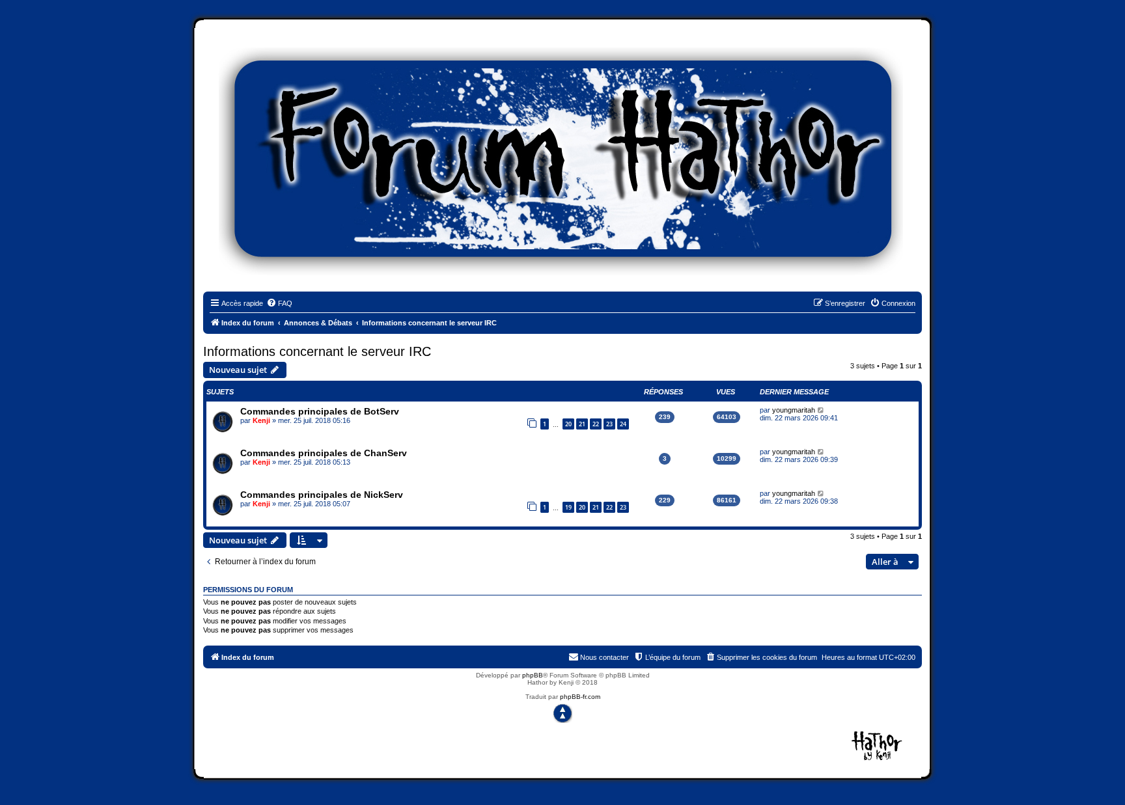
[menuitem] (279, 303)
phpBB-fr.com (580, 696)
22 (595, 424)
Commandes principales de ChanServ (323, 453)
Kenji (261, 420)
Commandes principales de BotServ (319, 411)
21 (582, 424)
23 (609, 424)
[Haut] (562, 713)
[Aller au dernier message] (821, 410)
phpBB (532, 675)
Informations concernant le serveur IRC (317, 351)
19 (568, 507)
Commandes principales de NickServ (321, 494)
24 (623, 424)
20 (568, 424)
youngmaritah (793, 410)
